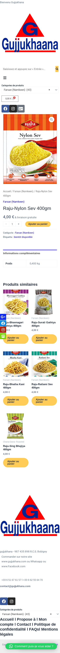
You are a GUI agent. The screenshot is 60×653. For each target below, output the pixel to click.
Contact (24, 624)
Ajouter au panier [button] (13, 339)
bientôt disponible (23, 237)
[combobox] (30, 90)
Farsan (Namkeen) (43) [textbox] (27, 89)
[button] (30, 78)
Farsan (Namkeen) (23, 191)
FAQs (34, 629)
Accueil (7, 191)
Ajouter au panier (38, 224)
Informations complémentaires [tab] (21, 253)
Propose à (26, 619)
